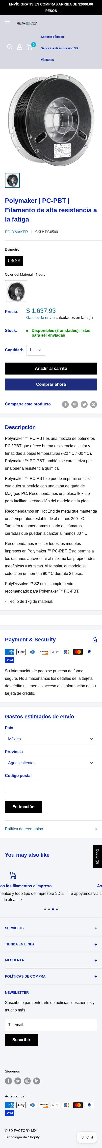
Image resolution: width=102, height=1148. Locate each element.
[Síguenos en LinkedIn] (36, 1080)
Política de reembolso (24, 829)
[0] (29, 47)
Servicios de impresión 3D (59, 48)
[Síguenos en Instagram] (27, 1080)
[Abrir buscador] (10, 47)
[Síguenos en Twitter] (17, 1080)
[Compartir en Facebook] (65, 404)
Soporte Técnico (52, 37)
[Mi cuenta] (19, 47)
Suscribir (21, 1039)
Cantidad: (14, 350)
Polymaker (16, 232)
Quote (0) (98, 856)
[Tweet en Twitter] (84, 404)
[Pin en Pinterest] (74, 404)
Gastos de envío (40, 317)
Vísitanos (47, 60)
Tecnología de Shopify (22, 1137)
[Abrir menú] (7, 23)
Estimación (23, 806)
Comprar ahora (51, 384)
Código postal (18, 775)
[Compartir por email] (93, 404)
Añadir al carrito (51, 368)
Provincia (14, 752)
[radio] (14, 261)
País (9, 728)
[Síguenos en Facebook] (8, 1080)
